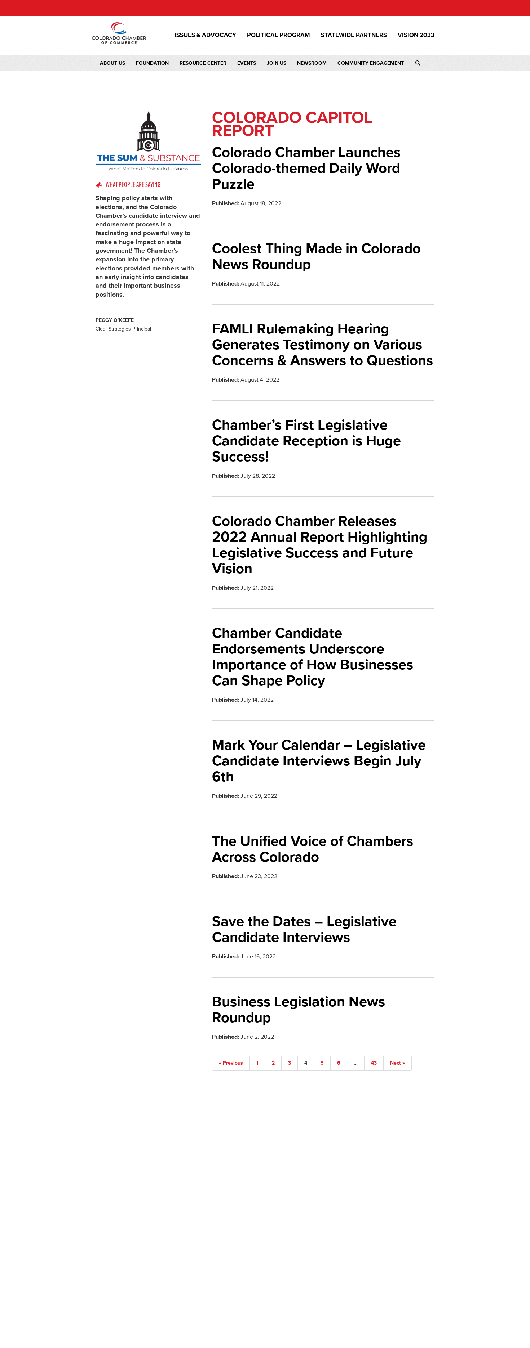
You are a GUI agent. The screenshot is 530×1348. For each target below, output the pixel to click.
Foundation (152, 63)
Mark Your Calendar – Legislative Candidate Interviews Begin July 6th (319, 760)
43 (374, 1063)
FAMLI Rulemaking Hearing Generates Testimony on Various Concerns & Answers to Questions (322, 344)
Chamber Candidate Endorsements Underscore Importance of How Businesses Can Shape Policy (312, 656)
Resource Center (203, 63)
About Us (112, 63)
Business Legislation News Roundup (298, 1009)
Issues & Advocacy (205, 35)
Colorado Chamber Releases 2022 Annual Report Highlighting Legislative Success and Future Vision (319, 544)
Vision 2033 (416, 35)
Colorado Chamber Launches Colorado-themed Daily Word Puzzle (306, 168)
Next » (397, 1063)
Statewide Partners (354, 35)
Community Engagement (370, 63)
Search (424, 63)
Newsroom (312, 63)
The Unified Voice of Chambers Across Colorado (312, 849)
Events (246, 63)
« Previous (231, 1063)
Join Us (276, 63)
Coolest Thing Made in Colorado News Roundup (316, 256)
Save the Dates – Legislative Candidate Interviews (304, 929)
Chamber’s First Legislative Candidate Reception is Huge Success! (306, 440)
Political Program (278, 35)
